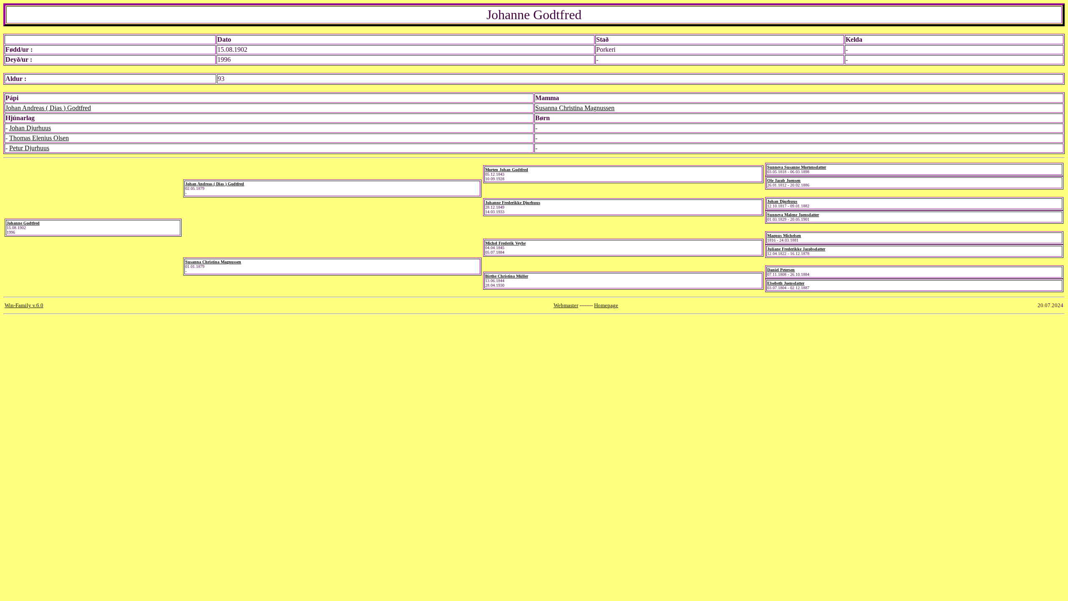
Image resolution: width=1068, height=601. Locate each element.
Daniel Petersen (781, 270)
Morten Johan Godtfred (506, 169)
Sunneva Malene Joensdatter (793, 214)
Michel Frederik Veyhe (505, 243)
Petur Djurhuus (29, 148)
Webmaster (566, 305)
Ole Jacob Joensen (784, 180)
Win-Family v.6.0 (24, 305)
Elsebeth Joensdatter (785, 283)
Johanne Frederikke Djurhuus (512, 202)
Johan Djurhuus (30, 127)
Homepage (606, 305)
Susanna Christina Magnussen (575, 107)
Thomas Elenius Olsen (39, 137)
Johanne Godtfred (23, 223)
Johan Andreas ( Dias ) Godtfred (48, 107)
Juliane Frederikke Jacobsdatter (796, 249)
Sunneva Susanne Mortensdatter (796, 167)
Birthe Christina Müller (506, 276)
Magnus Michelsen (784, 235)
